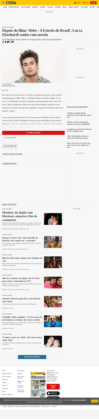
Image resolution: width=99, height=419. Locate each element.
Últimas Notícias (14, 7)
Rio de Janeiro (25, 7)
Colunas (50, 7)
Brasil (65, 7)
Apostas (92, 7)
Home (5, 7)
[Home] (11, 3)
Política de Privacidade (20, 390)
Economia (58, 7)
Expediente (36, 406)
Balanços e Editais (20, 381)
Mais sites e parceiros (21, 377)
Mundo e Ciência (74, 7)
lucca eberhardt (9, 137)
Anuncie (53, 406)
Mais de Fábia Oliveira (32, 357)
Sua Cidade (84, 7)
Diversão (35, 7)
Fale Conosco (45, 406)
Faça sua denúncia (20, 386)
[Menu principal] (3, 2)
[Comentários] (12, 42)
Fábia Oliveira (8, 27)
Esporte (42, 7)
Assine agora (53, 386)
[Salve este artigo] (10, 42)
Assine (93, 2)
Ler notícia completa (33, 132)
